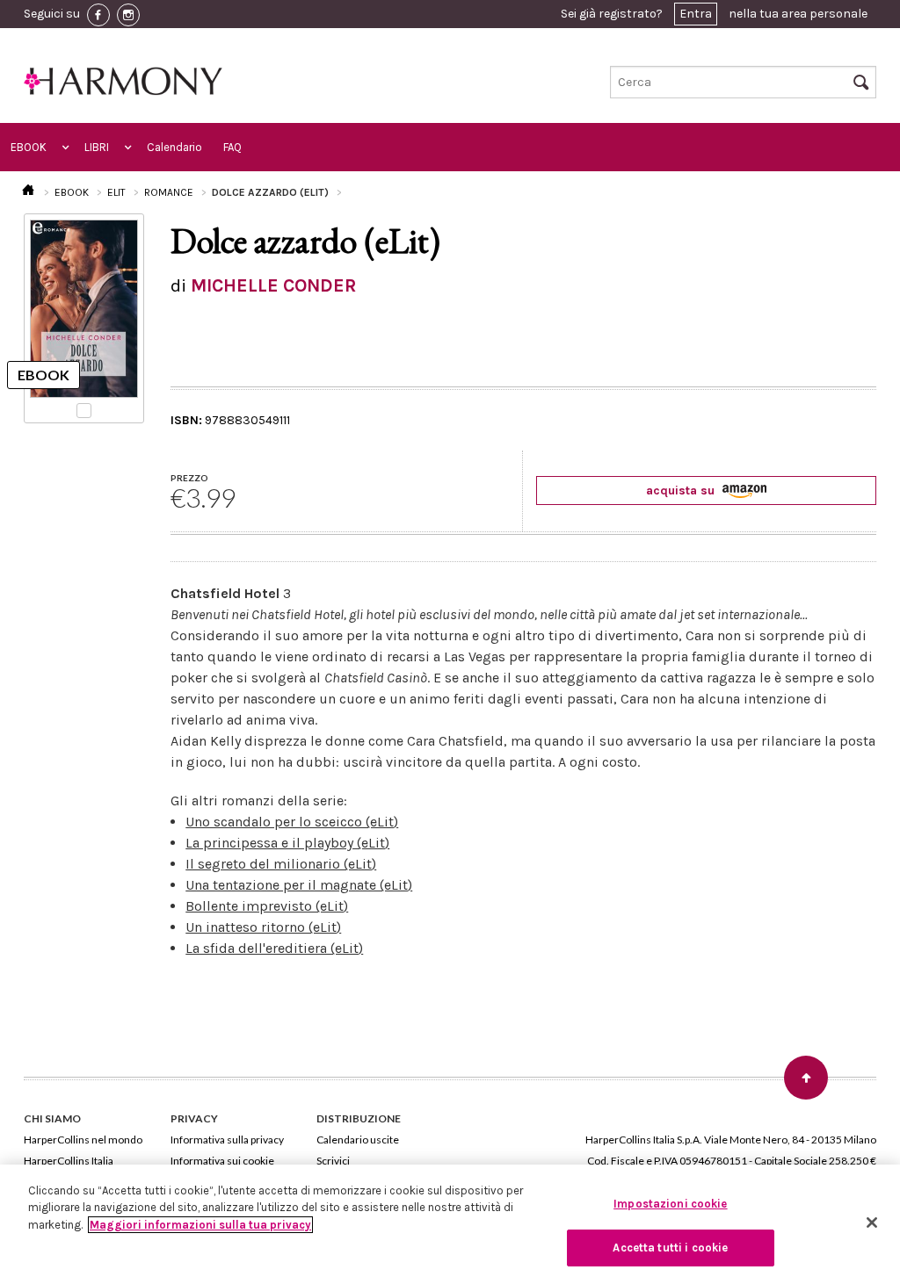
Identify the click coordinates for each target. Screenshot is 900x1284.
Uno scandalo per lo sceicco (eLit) (291, 821)
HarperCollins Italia (68, 1160)
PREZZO (189, 477)
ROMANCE (168, 192)
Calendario (174, 147)
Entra (695, 13)
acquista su (682, 490)
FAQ (232, 147)
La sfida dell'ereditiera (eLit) (274, 948)
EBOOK (29, 147)
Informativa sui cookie (222, 1160)
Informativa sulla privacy (227, 1139)
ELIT (116, 192)
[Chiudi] (872, 1222)
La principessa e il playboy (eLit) (287, 842)
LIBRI (96, 147)
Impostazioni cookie (670, 1203)
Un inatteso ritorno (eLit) (263, 927)
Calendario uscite (357, 1139)
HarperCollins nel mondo (83, 1139)
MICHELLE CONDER (273, 285)
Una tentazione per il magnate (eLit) (298, 884)
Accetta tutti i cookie (670, 1247)
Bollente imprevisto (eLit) (266, 906)
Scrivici (333, 1160)
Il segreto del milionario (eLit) (280, 863)
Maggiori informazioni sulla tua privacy (200, 1224)
